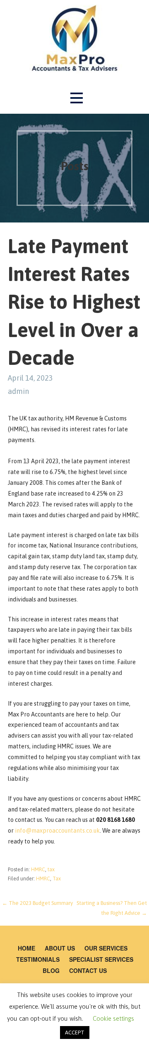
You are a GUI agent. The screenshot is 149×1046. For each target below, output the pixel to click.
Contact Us (88, 970)
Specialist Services (101, 959)
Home (26, 948)
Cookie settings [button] (113, 1018)
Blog (51, 970)
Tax (57, 879)
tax (51, 869)
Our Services (105, 948)
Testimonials (38, 959)
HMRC (38, 869)
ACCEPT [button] (74, 1032)
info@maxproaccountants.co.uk (57, 830)
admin (18, 391)
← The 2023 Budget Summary (37, 903)
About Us (60, 948)
